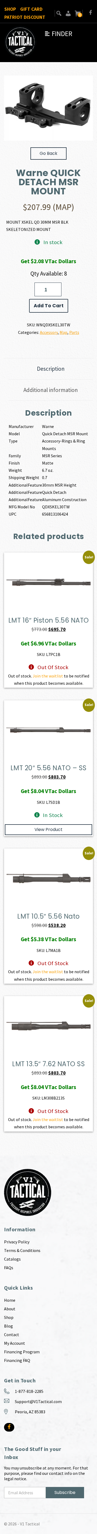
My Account (14, 1343)
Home (9, 1300)
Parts (74, 332)
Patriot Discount (24, 17)
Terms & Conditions (22, 1250)
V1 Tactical (30, 1523)
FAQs (8, 1267)
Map (63, 332)
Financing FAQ (17, 1360)
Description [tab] (51, 368)
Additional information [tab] (50, 390)
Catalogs (12, 1259)
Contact (11, 1334)
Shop (10, 9)
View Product (48, 829)
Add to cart (49, 305)
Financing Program (22, 1351)
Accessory (49, 332)
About (9, 1308)
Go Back (48, 153)
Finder (58, 33)
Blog (8, 1326)
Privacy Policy (16, 1241)
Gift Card (31, 9)
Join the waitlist (48, 676)
